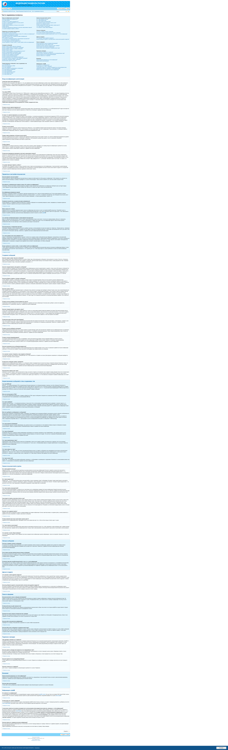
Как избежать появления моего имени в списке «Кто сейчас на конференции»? (18, 33)
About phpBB (58, 695)
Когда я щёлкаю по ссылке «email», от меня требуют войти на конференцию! (18, 42)
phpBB (44, 212)
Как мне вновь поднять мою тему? (9, 60)
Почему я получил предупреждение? (9, 55)
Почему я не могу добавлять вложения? (10, 54)
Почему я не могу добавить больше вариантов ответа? (13, 51)
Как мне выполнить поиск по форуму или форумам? (47, 43)
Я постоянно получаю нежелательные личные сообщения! (48, 32)
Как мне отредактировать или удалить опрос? (11, 52)
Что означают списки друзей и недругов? (45, 38)
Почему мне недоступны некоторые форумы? (11, 53)
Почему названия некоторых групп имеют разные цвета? (48, 25)
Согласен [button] (221, 747)
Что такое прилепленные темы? (8, 71)
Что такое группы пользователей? (44, 21)
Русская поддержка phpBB (36, 739)
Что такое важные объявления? (8, 69)
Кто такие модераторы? (41, 20)
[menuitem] (10, 8)
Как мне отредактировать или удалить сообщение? (13, 47)
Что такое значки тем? (7, 74)
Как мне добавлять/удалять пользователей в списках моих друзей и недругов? (53, 39)
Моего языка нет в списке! (7, 37)
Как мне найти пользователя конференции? (45, 46)
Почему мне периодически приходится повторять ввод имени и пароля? (17, 27)
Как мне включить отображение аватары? (11, 39)
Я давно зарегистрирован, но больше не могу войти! (13, 25)
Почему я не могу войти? (7, 23)
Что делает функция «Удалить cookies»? (10, 28)
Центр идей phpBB (6, 703)
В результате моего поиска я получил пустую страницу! (48, 45)
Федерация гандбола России (30, 3)
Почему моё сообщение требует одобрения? (11, 59)
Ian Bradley (37, 737)
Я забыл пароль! (5, 26)
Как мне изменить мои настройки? (9, 32)
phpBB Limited (42, 694)
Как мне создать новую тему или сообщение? (11, 46)
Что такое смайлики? (6, 67)
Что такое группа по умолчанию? (43, 26)
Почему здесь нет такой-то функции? (44, 66)
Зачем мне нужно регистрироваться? (10, 19)
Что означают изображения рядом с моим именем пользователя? (16, 38)
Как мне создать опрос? (7, 49)
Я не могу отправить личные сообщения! (45, 31)
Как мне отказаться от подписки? (43, 55)
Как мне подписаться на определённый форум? (46, 54)
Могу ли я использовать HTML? (8, 65)
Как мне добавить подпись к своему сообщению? (12, 48)
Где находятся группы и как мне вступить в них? (46, 22)
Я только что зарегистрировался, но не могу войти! (13, 22)
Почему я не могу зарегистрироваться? (10, 21)
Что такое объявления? (7, 70)
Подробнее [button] (37, 747)
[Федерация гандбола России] (9, 3)
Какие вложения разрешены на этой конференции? (47, 59)
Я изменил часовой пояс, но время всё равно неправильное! (14, 36)
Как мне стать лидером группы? (43, 23)
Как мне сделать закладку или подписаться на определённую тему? (51, 53)
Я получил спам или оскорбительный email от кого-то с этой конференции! (52, 33)
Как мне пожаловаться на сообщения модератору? (12, 57)
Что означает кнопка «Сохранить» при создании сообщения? (14, 58)
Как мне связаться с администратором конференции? (48, 69)
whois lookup (18, 710)
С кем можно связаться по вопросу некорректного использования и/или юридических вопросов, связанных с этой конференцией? (51, 68)
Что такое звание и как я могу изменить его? (11, 41)
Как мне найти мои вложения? (43, 60)
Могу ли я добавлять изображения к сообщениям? (12, 68)
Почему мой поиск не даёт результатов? (45, 44)
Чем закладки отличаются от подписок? (45, 52)
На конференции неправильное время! (10, 35)
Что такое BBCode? (6, 64)
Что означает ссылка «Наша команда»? (45, 27)
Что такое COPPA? (6, 20)
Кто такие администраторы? (42, 19)
